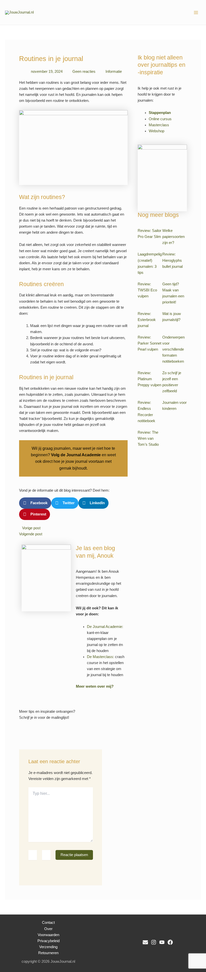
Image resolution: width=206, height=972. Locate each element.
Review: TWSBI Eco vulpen (147, 290)
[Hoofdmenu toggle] (196, 12)
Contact (48, 923)
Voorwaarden (48, 935)
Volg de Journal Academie (76, 455)
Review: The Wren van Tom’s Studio (148, 438)
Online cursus (160, 119)
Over (48, 929)
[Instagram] (153, 942)
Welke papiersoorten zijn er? (173, 237)
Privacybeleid (48, 941)
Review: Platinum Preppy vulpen (149, 379)
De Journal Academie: (105, 627)
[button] (35, 503)
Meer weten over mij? (95, 686)
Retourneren (48, 953)
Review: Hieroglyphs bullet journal (172, 260)
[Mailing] (145, 942)
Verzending (48, 947)
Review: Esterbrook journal (147, 320)
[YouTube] (162, 942)
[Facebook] (170, 942)
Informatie (114, 72)
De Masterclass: (100, 657)
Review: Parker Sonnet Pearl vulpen (149, 343)
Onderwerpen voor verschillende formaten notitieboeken (173, 349)
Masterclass (159, 125)
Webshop (156, 131)
